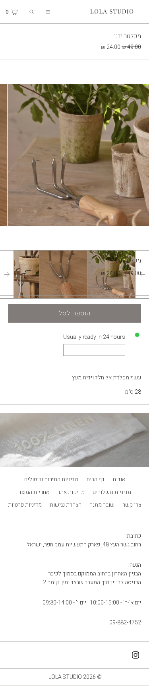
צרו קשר (131, 505)
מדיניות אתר (71, 492)
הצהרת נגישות (65, 505)
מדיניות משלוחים (112, 492)
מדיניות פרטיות (25, 505)
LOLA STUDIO (65, 677)
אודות (118, 479)
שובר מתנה (101, 505)
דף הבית (95, 479)
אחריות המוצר (33, 492)
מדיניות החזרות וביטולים (51, 479)
